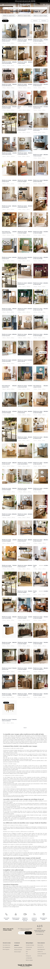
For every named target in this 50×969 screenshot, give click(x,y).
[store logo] (25, 4)
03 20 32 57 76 (41, 937)
